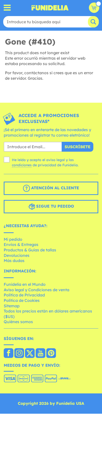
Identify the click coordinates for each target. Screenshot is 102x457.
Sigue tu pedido (54, 206)
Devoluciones (16, 255)
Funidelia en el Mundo (25, 284)
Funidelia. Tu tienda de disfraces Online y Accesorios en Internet (50, 7)
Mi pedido (13, 239)
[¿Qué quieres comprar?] (7, 8)
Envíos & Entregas (21, 244)
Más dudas (14, 260)
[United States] (8, 353)
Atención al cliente (54, 187)
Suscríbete (77, 146)
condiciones (22, 165)
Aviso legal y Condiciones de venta (36, 289)
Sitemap (12, 305)
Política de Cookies (22, 300)
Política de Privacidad (24, 294)
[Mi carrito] (94, 7)
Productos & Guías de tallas (30, 249)
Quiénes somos (18, 321)
